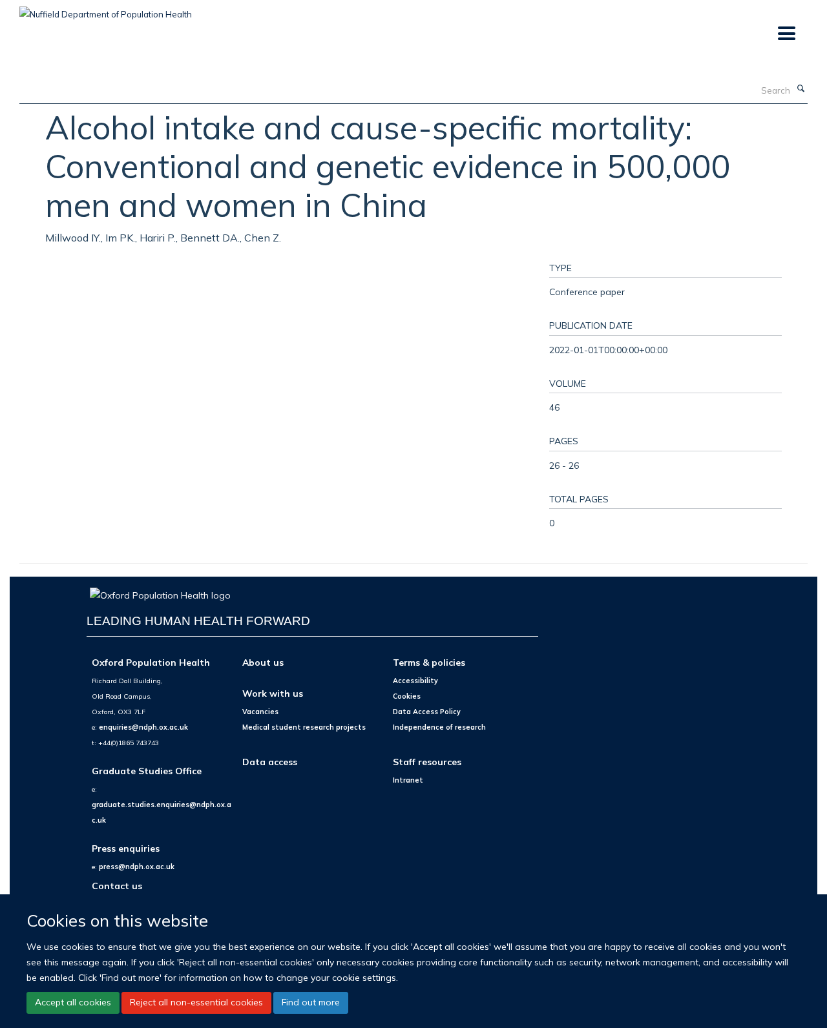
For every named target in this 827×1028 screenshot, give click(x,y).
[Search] (800, 89)
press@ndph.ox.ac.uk (136, 866)
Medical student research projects (304, 727)
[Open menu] (786, 34)
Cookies (407, 696)
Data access (269, 761)
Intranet (408, 780)
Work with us (272, 693)
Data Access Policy (427, 711)
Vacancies (260, 711)
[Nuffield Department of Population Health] (105, 10)
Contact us (117, 885)
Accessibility (415, 680)
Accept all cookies (73, 1002)
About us (263, 662)
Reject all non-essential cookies (196, 1002)
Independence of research (439, 727)
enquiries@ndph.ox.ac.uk (143, 727)
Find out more (311, 1002)
